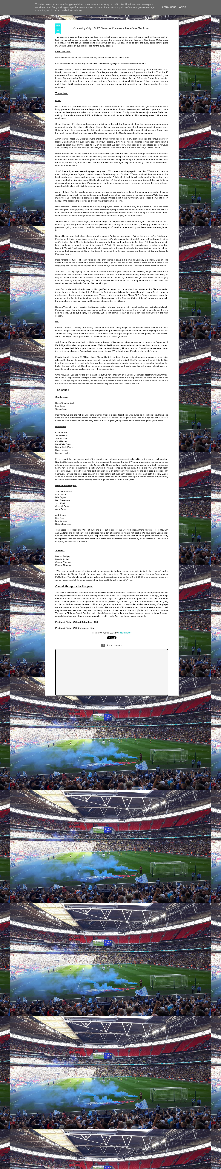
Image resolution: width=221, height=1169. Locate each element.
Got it (182, 7)
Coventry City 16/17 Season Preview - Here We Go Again (111, 28)
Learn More (169, 7)
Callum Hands (125, 632)
